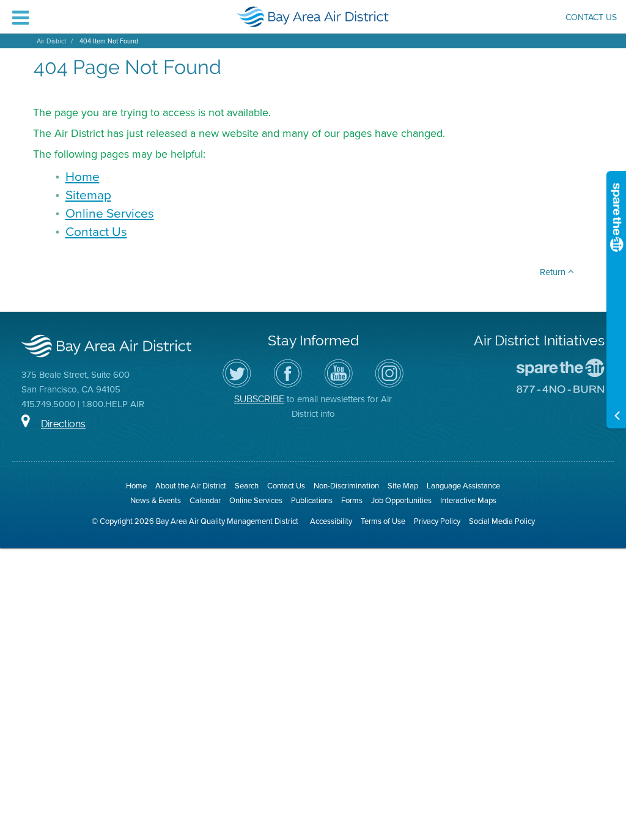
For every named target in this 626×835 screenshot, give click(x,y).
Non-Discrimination (346, 485)
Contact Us (591, 18)
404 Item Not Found (108, 41)
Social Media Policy (502, 521)
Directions (63, 424)
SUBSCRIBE (259, 399)
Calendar (205, 500)
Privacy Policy (437, 521)
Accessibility (331, 521)
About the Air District (190, 485)
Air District (51, 41)
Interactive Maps (468, 500)
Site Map (403, 485)
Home (82, 176)
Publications (312, 500)
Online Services (109, 213)
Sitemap (88, 194)
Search (247, 485)
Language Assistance (463, 485)
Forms (352, 500)
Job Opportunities (401, 500)
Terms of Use (383, 521)
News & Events (155, 500)
